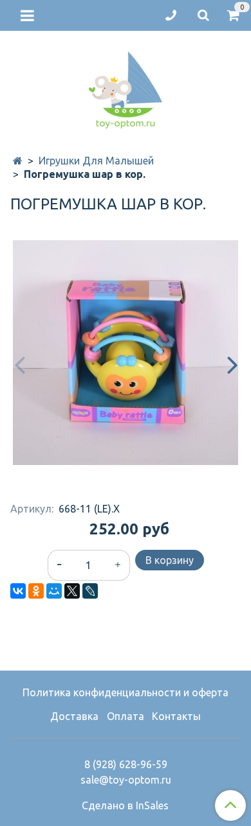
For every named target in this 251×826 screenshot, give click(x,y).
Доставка (74, 716)
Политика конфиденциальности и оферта (125, 692)
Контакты (176, 716)
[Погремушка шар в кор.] (125, 352)
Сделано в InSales (125, 805)
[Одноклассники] (36, 591)
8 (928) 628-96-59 (125, 764)
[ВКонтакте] (18, 591)
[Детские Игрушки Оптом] (125, 87)
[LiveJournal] (90, 591)
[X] (72, 591)
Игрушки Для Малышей (96, 160)
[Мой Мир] (54, 591)
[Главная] (18, 160)
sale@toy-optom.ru (125, 780)
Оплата (125, 716)
